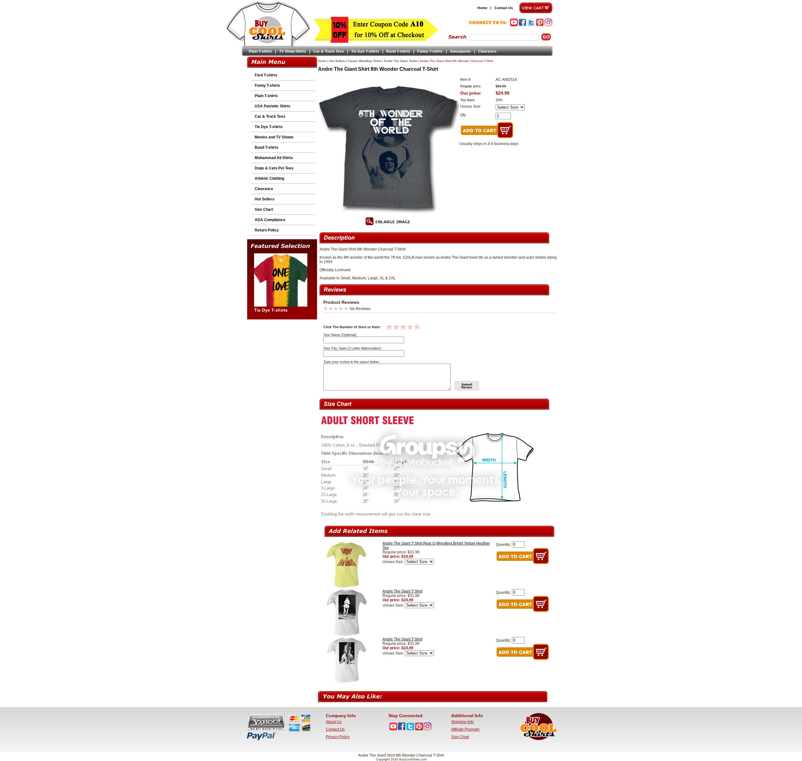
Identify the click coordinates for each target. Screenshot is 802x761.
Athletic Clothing (269, 178)
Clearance (487, 51)
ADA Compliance (270, 220)
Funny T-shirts (430, 51)
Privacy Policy (338, 737)
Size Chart (264, 209)
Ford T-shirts (266, 75)
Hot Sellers (264, 199)
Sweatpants (460, 51)
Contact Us (503, 8)
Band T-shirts (398, 51)
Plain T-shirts (260, 51)
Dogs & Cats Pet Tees (274, 168)
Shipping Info (462, 722)
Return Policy (267, 230)
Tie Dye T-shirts (365, 51)
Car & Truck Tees (328, 51)
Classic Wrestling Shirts (364, 61)
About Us (333, 722)
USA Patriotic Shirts (272, 106)
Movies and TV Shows (274, 137)
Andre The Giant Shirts (400, 61)
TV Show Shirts (292, 51)
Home (482, 8)
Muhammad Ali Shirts (274, 158)
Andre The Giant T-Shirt (402, 591)
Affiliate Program (465, 729)
